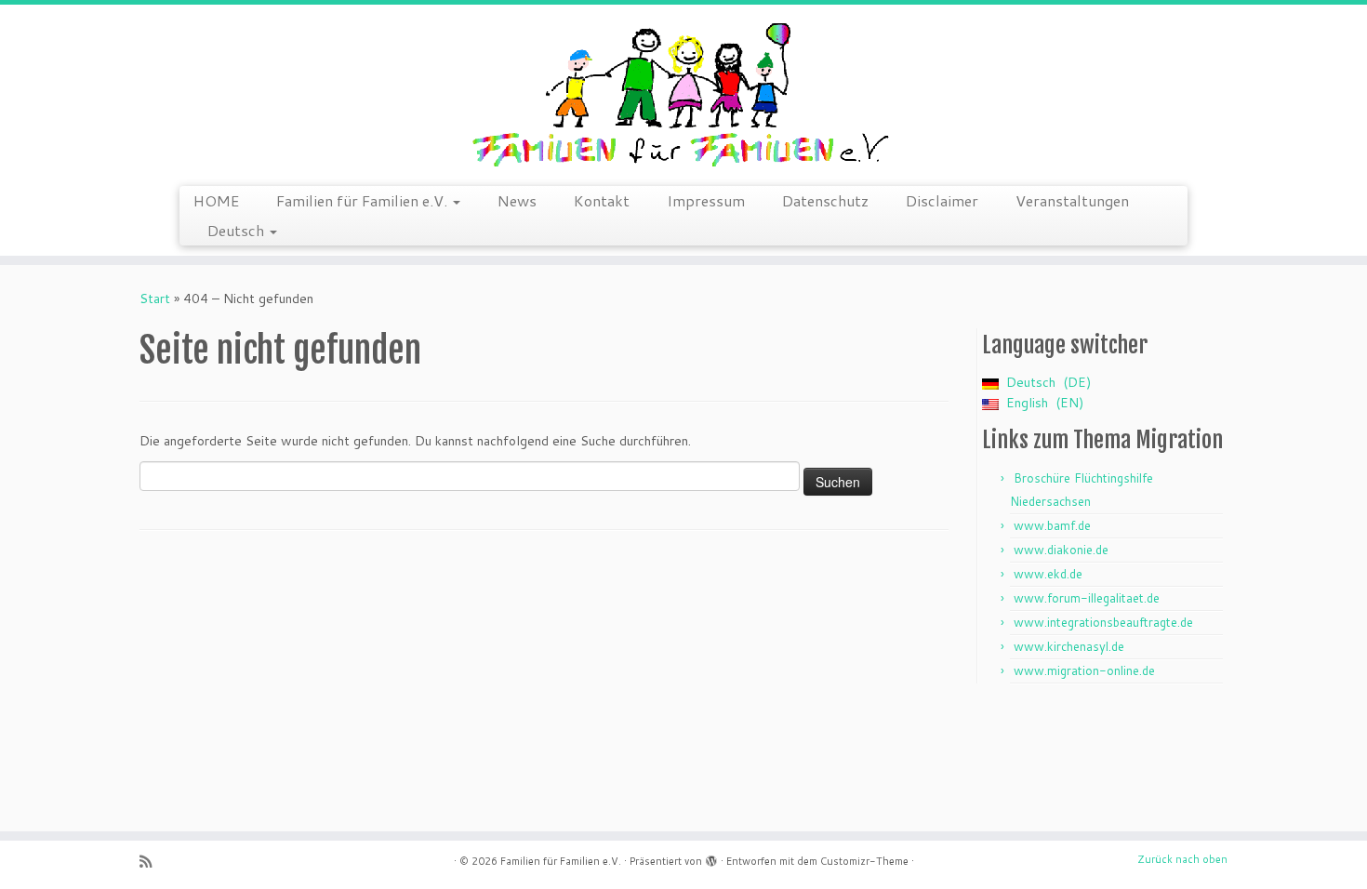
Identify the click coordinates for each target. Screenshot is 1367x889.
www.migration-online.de (1084, 670)
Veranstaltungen (1072, 200)
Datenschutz (825, 200)
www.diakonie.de (1061, 549)
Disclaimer (942, 200)
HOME (216, 200)
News (517, 200)
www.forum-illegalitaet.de (1087, 598)
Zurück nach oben (1182, 859)
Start (154, 298)
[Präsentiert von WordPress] (711, 857)
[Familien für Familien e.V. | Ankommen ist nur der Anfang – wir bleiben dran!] (683, 93)
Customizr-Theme (864, 861)
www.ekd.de (1048, 573)
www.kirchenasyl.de (1069, 646)
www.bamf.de (1052, 525)
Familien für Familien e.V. (363, 200)
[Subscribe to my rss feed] (151, 861)
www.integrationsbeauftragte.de (1103, 622)
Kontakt (602, 200)
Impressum (706, 200)
